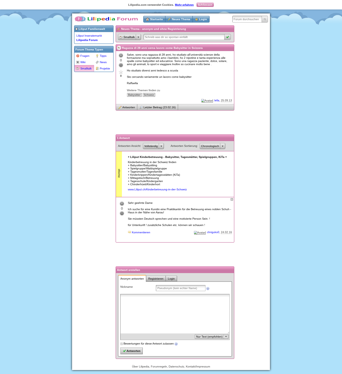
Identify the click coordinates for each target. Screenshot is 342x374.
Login (203, 19)
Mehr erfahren (184, 4)
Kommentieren (141, 232)
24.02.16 (226, 232)
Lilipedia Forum (87, 40)
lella (216, 100)
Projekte (105, 68)
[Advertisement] (90, 133)
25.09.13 (226, 100)
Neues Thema (181, 19)
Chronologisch (210, 146)
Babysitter (134, 94)
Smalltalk (86, 68)
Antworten (128, 107)
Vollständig (151, 146)
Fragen (84, 55)
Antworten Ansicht (129, 145)
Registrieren (155, 278)
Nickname (126, 286)
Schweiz (149, 94)
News (103, 62)
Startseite (156, 19)
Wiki (83, 62)
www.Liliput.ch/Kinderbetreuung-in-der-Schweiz (157, 189)
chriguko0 (213, 232)
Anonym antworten (132, 278)
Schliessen (205, 4)
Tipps (103, 55)
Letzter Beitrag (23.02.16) (159, 107)
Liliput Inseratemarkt (89, 35)
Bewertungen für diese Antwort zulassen (149, 343)
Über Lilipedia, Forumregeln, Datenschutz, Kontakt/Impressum (171, 366)
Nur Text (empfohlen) (209, 336)
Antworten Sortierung (184, 145)
